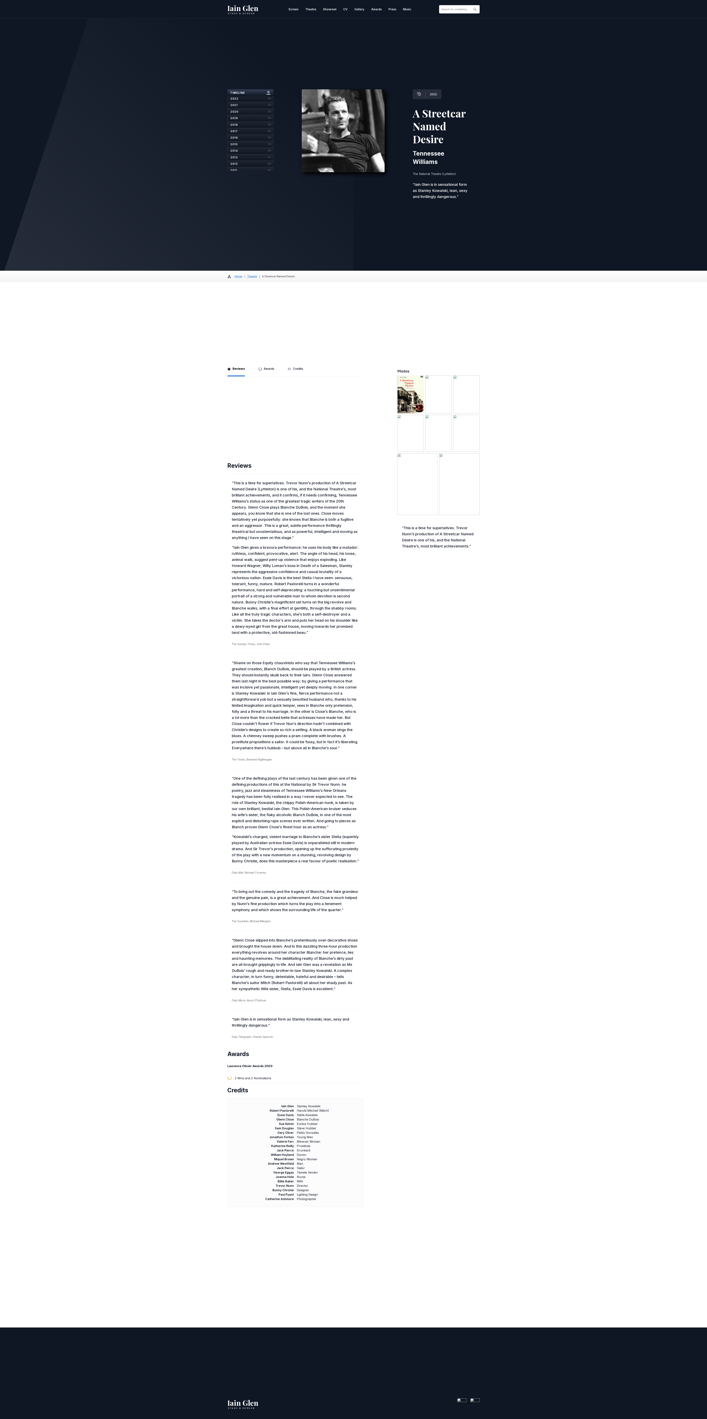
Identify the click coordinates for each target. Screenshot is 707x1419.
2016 (250, 137)
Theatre (310, 9)
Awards (376, 9)
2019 (250, 118)
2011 (250, 170)
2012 (250, 163)
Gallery (359, 9)
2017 (250, 131)
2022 (250, 98)
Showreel (329, 9)
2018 (250, 124)
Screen (293, 9)
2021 (250, 105)
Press (392, 9)
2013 (250, 157)
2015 (250, 144)
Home (238, 276)
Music (407, 9)
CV (345, 9)
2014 (250, 150)
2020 (250, 111)
